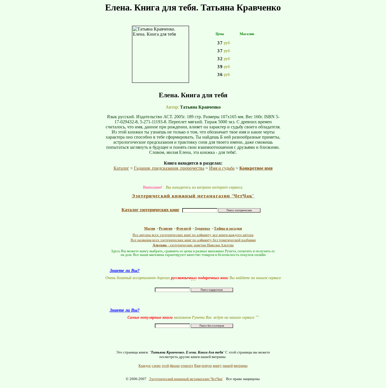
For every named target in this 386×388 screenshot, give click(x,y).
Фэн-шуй (183, 228)
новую (206, 365)
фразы (175, 365)
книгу (217, 365)
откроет (187, 365)
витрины (241, 365)
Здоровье (202, 228)
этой (165, 365)
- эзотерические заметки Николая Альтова (193, 245)
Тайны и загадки (228, 228)
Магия (149, 228)
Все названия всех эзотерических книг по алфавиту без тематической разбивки (193, 240)
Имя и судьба (222, 168)
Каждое (144, 365)
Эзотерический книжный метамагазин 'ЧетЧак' (186, 379)
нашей (228, 365)
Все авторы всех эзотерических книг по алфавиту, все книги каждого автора (193, 235)
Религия (165, 228)
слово (156, 365)
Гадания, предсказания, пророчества (169, 168)
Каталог (121, 168)
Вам (197, 365)
